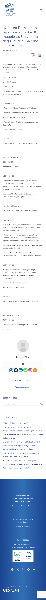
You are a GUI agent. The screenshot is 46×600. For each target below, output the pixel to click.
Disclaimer (26, 526)
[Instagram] (30, 370)
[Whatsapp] (25, 370)
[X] (16, 370)
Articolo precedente (23, 380)
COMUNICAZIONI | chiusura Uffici (16, 423)
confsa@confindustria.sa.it (23, 544)
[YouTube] (34, 569)
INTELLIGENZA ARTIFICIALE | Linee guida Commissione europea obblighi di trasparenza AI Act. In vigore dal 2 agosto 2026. (22, 464)
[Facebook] (11, 370)
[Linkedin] (21, 370)
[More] (35, 370)
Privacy (18, 526)
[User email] (23, 364)
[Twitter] (17, 569)
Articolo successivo (23, 387)
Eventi (6, 46)
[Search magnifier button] (41, 404)
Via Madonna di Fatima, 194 (23, 519)
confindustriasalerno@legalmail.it (23, 547)
